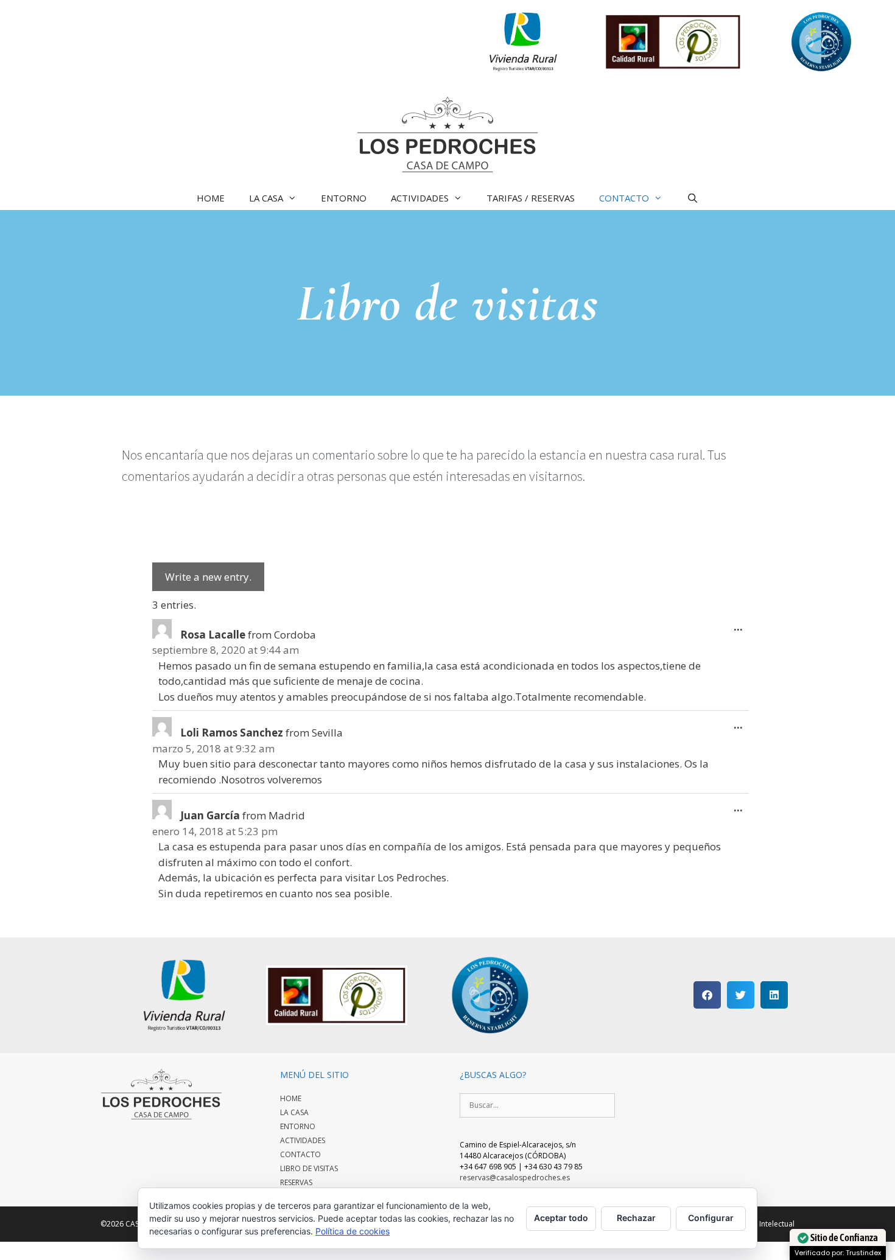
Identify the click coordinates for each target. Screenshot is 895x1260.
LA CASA (266, 198)
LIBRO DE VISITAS (309, 1168)
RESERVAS (296, 1182)
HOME (211, 198)
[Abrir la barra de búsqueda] (693, 198)
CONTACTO (624, 198)
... (741, 623)
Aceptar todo (561, 1218)
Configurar (711, 1218)
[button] (707, 995)
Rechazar (636, 1218)
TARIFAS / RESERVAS (530, 198)
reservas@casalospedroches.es (515, 1177)
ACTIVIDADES (420, 198)
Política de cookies (352, 1231)
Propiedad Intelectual (757, 1224)
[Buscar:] (537, 1105)
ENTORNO (344, 198)
